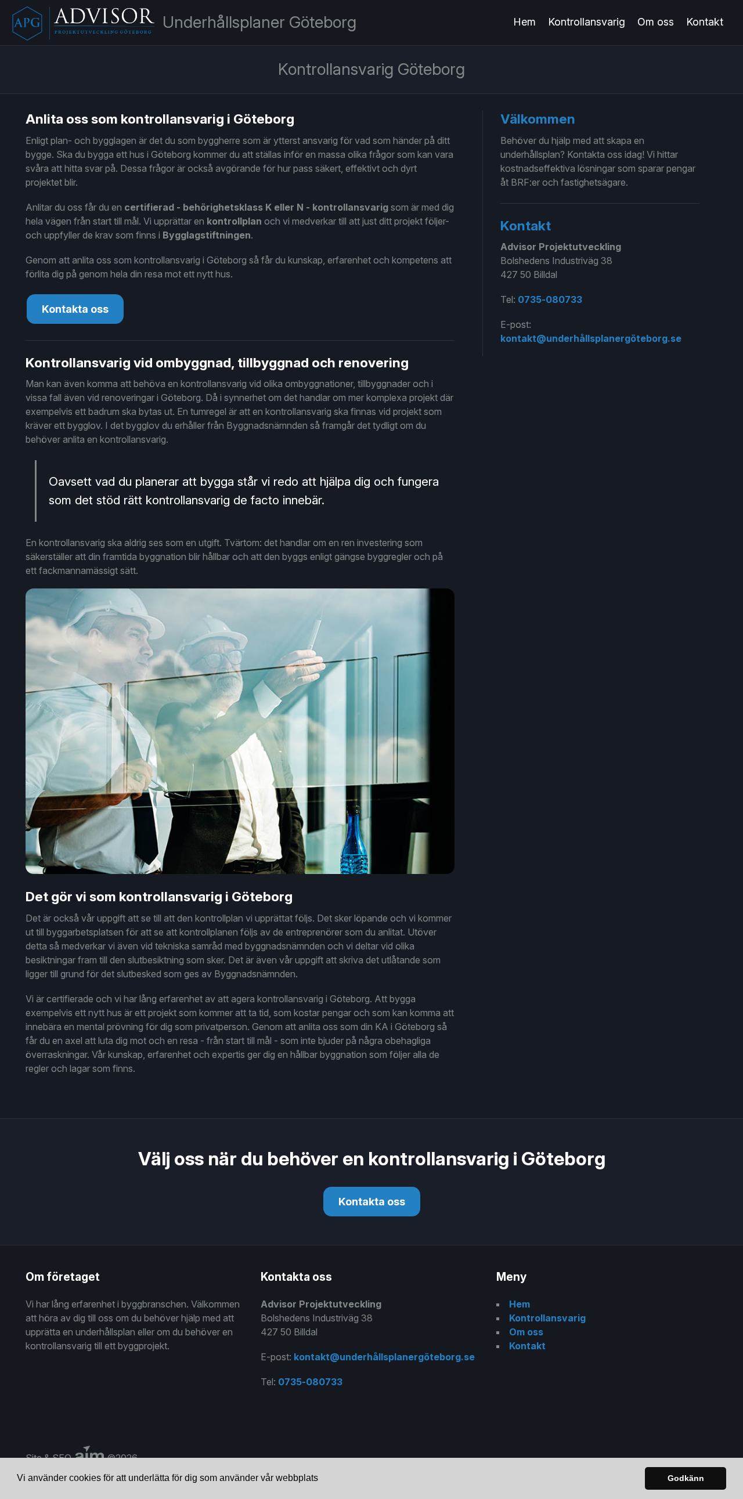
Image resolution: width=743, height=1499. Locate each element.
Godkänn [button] (686, 1478)
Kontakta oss (75, 309)
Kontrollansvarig (586, 22)
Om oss (655, 22)
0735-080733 (550, 299)
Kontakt (704, 22)
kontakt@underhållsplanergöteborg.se (590, 338)
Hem (524, 22)
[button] (322, 1479)
